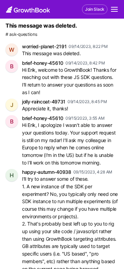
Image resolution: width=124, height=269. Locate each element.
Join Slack (94, 9)
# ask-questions (22, 34)
